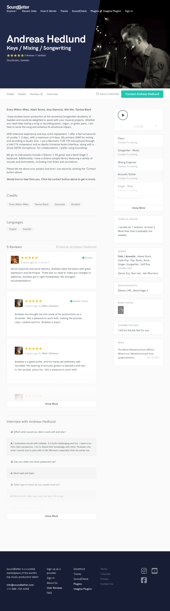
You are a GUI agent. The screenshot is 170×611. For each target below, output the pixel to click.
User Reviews (54, 588)
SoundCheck (79, 11)
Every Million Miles (18, 204)
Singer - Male (125, 186)
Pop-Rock (136, 260)
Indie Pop (123, 260)
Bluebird (75, 204)
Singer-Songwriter (128, 264)
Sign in (129, 11)
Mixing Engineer (127, 162)
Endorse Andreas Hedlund (76, 247)
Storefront (79, 569)
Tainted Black (41, 204)
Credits (22, 94)
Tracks (64, 11)
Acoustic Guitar (127, 174)
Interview (52, 94)
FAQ (49, 593)
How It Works (48, 11)
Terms (103, 569)
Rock (146, 260)
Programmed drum (128, 198)
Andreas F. (44, 262)
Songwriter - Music (128, 150)
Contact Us (106, 584)
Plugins (95, 11)
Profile (10, 94)
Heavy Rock (144, 256)
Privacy (104, 579)
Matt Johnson (50, 306)
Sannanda (60, 204)
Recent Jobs (29, 11)
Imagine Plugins (112, 11)
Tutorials (105, 574)
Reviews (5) (36, 94)
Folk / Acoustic (127, 256)
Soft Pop (145, 264)
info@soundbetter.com (20, 585)
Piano (121, 138)
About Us (52, 583)
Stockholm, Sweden (18, 60)
